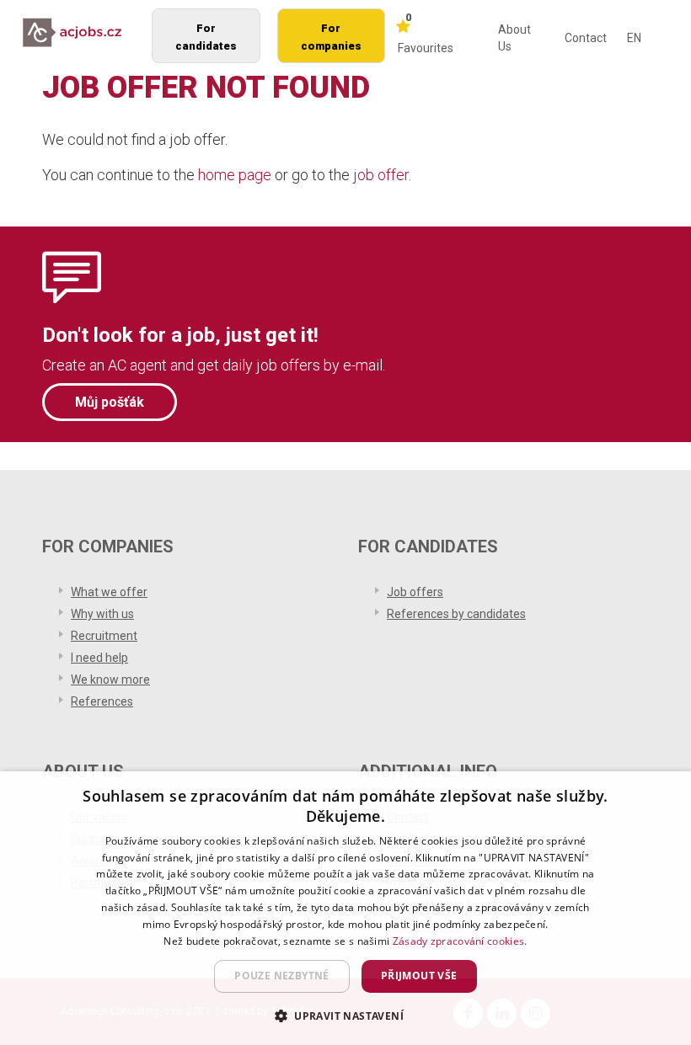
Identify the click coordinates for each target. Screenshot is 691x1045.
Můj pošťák (109, 402)
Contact (586, 38)
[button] (345, 1015)
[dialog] (345, 908)
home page (234, 175)
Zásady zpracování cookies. (460, 941)
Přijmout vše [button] (419, 975)
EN (634, 38)
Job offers (415, 592)
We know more (110, 679)
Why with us (102, 614)
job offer (381, 175)
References (102, 701)
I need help (99, 657)
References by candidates (456, 614)
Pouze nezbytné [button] (281, 975)
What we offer (109, 592)
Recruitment (104, 635)
